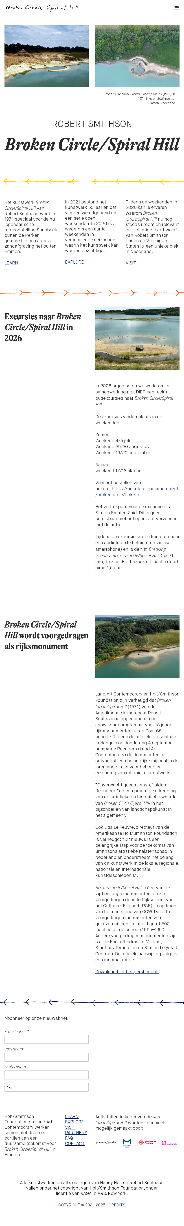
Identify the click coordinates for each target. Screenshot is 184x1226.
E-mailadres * (16, 1031)
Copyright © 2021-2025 (81, 1205)
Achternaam (15, 1066)
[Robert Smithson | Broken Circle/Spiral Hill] (48, 8)
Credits (117, 1205)
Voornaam (13, 1049)
